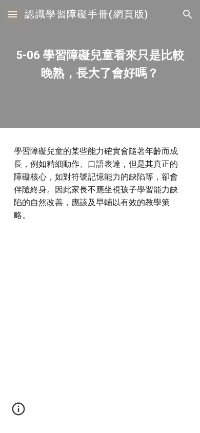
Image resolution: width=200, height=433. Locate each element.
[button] (12, 14)
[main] (100, 64)
